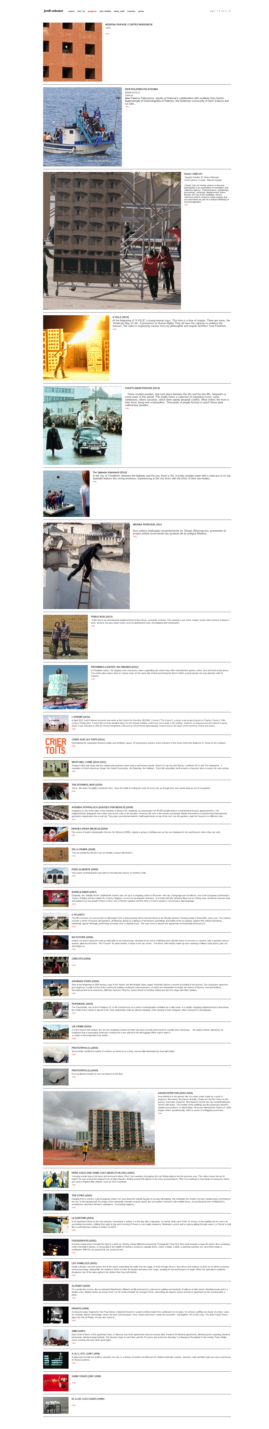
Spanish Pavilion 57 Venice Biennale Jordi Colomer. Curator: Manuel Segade (206, 189)
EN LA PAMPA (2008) (83, 849)
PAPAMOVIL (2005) (82, 1004)
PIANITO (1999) (80, 1308)
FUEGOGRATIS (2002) (84, 1240)
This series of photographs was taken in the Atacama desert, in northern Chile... (109, 873)
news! (71, 11)
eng (211, 11)
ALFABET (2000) (81, 1286)
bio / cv (81, 11)
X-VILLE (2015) (120, 317)
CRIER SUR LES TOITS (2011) (88, 739)
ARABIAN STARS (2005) (85, 981)
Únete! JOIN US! (193, 174)
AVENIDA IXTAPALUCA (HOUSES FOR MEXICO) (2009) (102, 807)
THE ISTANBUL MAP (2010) (87, 784)
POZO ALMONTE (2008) (85, 869)
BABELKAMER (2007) (84, 892)
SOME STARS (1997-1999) (86, 1376)
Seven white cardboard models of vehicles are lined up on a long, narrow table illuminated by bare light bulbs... (124, 1051)
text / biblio (105, 11)
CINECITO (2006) (81, 958)
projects (92, 11)
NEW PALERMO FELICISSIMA (141, 89)
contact (131, 11)
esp (223, 11)
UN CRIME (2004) (81, 1026)
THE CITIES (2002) (82, 1195)
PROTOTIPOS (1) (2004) (85, 1048)
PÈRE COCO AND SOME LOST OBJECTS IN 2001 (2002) (103, 1173)
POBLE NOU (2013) (102, 616)
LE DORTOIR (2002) (83, 1218)
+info (107, 34)
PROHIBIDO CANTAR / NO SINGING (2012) (114, 667)
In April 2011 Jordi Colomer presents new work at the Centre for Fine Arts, (107, 720)
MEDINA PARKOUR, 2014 (147, 524)
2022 (108, 28)
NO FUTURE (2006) (82, 937)
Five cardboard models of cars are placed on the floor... (98, 1074)
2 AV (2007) (78, 914)
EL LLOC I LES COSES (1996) (88, 1399)
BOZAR (146, 720)
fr (217, 11)
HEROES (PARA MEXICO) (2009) (89, 828)
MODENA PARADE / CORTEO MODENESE (129, 24)
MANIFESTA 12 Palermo (177, 98)
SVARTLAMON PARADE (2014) (142, 388)
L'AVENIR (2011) (81, 717)
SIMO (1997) (78, 1331)
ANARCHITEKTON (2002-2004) (175, 1093)
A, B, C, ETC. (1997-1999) (86, 1353)
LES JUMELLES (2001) (84, 1263)
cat (229, 11)
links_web (119, 11)
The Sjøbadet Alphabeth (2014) (110, 472)
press (141, 11)
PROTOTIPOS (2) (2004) (85, 1070)
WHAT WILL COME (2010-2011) (89, 762)
